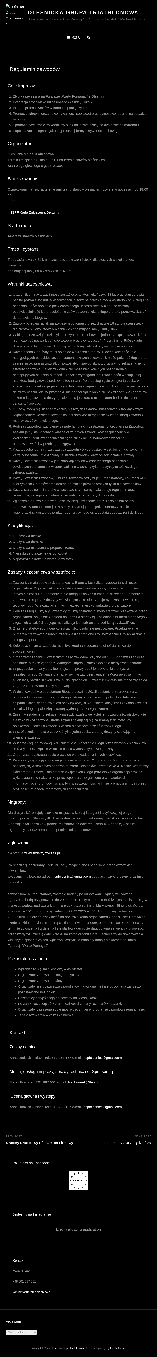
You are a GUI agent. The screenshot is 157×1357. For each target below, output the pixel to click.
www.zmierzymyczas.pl (42, 853)
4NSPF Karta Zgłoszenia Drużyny (33, 212)
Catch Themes (118, 1348)
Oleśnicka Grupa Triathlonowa (83, 12)
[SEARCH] (88, 37)
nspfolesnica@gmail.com (71, 876)
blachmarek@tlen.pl (83, 1082)
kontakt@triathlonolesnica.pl (32, 1292)
